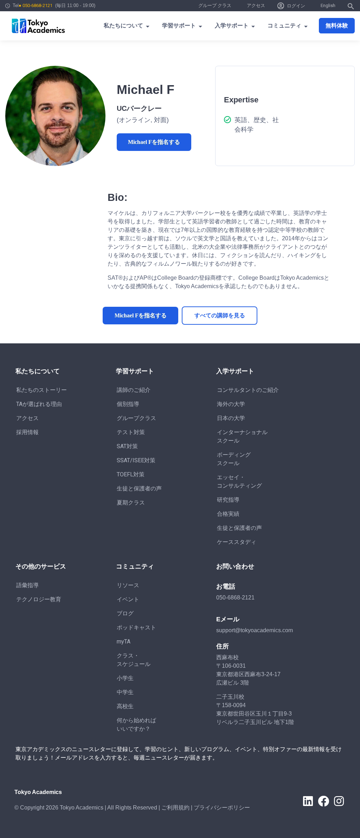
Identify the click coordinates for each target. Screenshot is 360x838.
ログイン (296, 5)
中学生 (125, 692)
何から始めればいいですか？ (136, 724)
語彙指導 (27, 585)
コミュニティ (284, 25)
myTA (123, 641)
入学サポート (232, 25)
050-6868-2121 (235, 598)
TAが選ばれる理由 (39, 404)
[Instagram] (339, 801)
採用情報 (27, 432)
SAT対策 (127, 446)
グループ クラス (214, 5)
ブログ (125, 613)
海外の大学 (231, 404)
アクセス (256, 5)
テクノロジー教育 (38, 599)
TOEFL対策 (130, 474)
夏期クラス (131, 502)
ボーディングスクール (234, 458)
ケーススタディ (236, 542)
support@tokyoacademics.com (254, 630)
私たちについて (123, 25)
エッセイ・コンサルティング (239, 481)
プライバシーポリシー (222, 808)
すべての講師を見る (219, 315)
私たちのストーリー (41, 390)
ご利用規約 (175, 808)
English (328, 5)
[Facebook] (323, 801)
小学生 (125, 678)
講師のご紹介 (133, 390)
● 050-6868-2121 (35, 5)
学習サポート (179, 25)
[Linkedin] (308, 801)
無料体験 (337, 25)
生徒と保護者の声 (139, 488)
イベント (128, 599)
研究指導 (228, 499)
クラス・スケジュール (133, 659)
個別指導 (128, 404)
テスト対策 (131, 432)
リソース (128, 585)
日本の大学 (231, 418)
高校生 (125, 706)
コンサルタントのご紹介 (248, 390)
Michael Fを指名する (154, 142)
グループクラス (136, 418)
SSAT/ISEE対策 (136, 460)
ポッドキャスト (136, 627)
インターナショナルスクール (242, 436)
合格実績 (228, 513)
